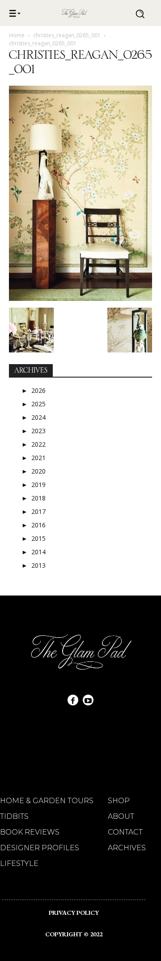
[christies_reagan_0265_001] (80, 298)
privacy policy (74, 913)
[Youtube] (88, 700)
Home (17, 35)
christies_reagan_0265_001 (67, 35)
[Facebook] (73, 700)
